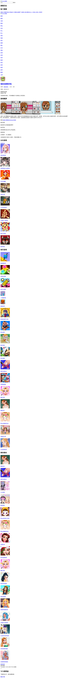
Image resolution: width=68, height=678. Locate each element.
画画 (4, 120)
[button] (3, 676)
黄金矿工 (12, 12)
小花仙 (33, 12)
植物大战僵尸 (17, 12)
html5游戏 (13, 120)
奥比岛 (8, 12)
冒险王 (2, 12)
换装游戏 (6, 86)
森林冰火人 (29, 12)
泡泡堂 (40, 12)
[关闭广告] (1, 668)
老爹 (5, 12)
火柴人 (37, 12)
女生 (10, 120)
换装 (8, 120)
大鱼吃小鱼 (23, 12)
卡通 (6, 120)
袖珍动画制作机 (6, 84)
